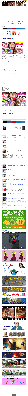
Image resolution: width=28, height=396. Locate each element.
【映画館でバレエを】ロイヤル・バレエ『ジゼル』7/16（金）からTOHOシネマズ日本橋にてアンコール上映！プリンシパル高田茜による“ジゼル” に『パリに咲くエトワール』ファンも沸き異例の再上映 (15, 194)
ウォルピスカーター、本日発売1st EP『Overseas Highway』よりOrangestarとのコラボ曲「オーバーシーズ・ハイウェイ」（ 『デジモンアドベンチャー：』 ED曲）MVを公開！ (15, 155)
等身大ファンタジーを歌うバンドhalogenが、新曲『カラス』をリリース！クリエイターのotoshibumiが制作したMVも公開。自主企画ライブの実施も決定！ (15, 150)
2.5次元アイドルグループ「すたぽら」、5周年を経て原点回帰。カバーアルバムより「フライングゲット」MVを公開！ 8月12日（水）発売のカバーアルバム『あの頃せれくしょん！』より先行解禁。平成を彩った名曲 (15, 175)
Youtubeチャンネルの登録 (5, 249)
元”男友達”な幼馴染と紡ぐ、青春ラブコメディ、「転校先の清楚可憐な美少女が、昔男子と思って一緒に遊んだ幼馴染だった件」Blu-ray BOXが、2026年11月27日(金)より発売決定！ (15, 170)
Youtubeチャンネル (4, 230)
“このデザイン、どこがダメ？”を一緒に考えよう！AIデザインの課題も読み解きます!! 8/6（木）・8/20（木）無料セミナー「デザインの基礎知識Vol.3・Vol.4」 (15, 184)
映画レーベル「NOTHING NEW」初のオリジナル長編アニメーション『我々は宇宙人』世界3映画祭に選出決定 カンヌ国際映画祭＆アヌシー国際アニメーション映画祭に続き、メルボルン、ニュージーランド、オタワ (16, 180)
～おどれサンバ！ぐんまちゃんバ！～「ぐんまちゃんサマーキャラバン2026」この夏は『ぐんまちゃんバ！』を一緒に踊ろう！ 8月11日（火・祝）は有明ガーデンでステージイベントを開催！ (15, 204)
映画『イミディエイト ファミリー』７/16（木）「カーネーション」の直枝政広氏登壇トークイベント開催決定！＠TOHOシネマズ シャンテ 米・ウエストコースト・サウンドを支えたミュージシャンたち (15, 199)
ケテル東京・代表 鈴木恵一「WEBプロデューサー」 (8, 297)
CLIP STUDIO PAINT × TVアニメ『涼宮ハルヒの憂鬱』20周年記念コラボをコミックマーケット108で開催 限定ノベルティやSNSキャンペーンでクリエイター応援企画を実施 (15, 189)
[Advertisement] (14, 12)
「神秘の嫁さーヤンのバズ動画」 (6, 231)
